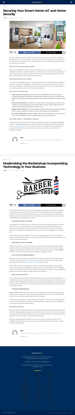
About (55, 412)
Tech (49, 388)
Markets (37, 392)
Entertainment (25, 394)
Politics (37, 403)
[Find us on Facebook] (71, 412)
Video (49, 396)
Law (37, 388)
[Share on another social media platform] (64, 52)
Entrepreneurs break (26, 396)
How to (37, 384)
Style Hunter (49, 386)
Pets (37, 401)
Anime (25, 373)
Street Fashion (49, 384)
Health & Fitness (37, 381)
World (49, 401)
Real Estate (49, 373)
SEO (49, 379)
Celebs (25, 382)
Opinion (37, 400)
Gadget (37, 373)
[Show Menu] (3, 2)
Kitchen (37, 386)
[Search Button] (71, 2)
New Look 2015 (37, 396)
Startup (49, 382)
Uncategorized (49, 394)
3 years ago (11, 17)
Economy (26, 390)
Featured (26, 400)
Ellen (5, 17)
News (37, 398)
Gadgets (37, 375)
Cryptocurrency (26, 386)
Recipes (49, 375)
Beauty (25, 377)
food (26, 403)
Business (9, 159)
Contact (67, 412)
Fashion (26, 398)
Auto (26, 375)
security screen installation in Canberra (19, 126)
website (49, 400)
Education (25, 392)
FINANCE (26, 401)
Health (37, 379)
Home (4, 6)
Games (37, 377)
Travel (49, 392)
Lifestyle (37, 390)
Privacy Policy (61, 412)
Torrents (49, 390)
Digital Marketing (26, 388)
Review (49, 377)
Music (37, 394)
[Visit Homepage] (37, 2)
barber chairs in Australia (32, 262)
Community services (26, 384)
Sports (49, 381)
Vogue (49, 398)
